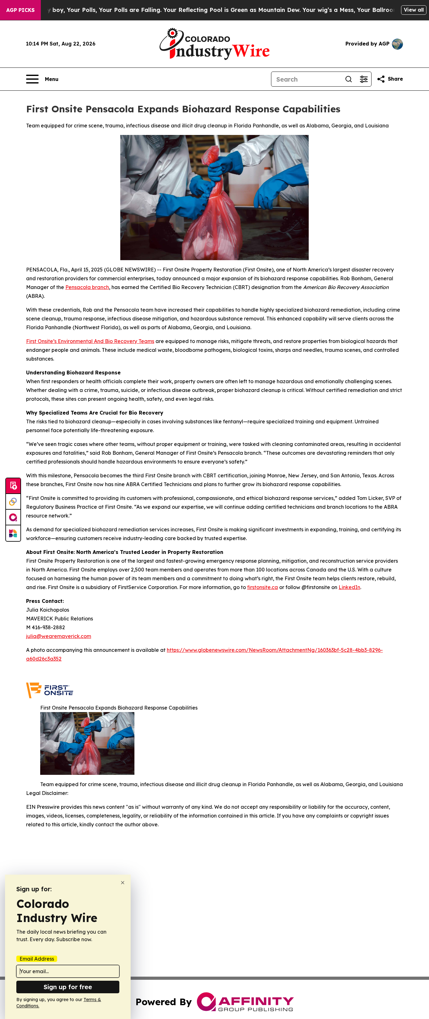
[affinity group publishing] (13, 517)
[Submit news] (13, 486)
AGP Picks (20, 10)
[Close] (123, 883)
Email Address (36, 959)
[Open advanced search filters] (363, 79)
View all (414, 10)
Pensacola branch (87, 287)
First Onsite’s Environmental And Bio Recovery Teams (90, 341)
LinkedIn (349, 587)
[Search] (348, 79)
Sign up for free (68, 987)
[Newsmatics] (13, 533)
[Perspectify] (13, 502)
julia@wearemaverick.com (58, 636)
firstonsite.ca (262, 587)
